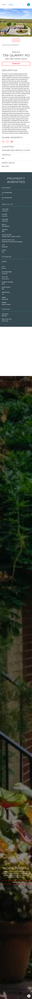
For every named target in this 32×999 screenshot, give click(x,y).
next (18, 40)
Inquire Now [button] (16, 63)
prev (14, 40)
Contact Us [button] (16, 882)
